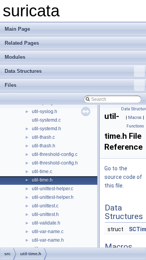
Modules (15, 57)
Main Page (17, 29)
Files (10, 85)
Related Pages (22, 43)
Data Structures (23, 71)
